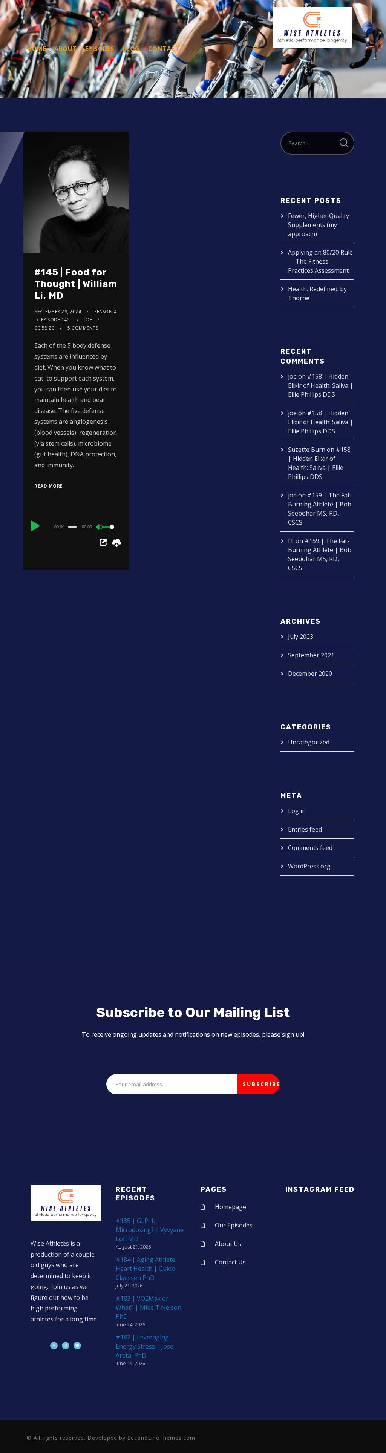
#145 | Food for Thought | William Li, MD (75, 284)
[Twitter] (77, 1345)
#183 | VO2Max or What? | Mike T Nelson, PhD (149, 1307)
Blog (131, 48)
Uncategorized (308, 742)
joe (88, 319)
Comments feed (310, 848)
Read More (48, 486)
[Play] (35, 525)
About (65, 48)
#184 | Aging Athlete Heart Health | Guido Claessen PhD (145, 1268)
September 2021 (311, 655)
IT (291, 541)
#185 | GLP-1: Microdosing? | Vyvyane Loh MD (150, 1230)
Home (36, 48)
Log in (297, 811)
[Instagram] (65, 1345)
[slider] (110, 533)
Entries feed (305, 829)
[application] (76, 526)
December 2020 (310, 673)
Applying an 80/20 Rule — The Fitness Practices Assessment (320, 261)
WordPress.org (309, 866)
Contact (164, 48)
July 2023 (300, 636)
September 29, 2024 (58, 311)
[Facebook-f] (54, 1345)
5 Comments (82, 328)
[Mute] (99, 527)
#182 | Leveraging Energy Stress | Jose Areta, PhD (144, 1346)
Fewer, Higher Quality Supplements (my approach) (318, 225)
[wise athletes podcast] (312, 30)
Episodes (99, 48)
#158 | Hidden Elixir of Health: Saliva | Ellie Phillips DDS (320, 385)
